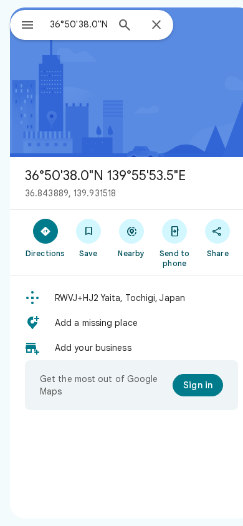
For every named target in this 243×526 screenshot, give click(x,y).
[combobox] (78, 24)
